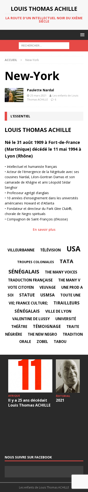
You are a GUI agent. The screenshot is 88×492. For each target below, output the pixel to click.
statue (27, 295)
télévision (50, 250)
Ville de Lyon (58, 311)
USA (73, 249)
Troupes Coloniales (35, 262)
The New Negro (42, 334)
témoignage (47, 326)
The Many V (69, 280)
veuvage (47, 287)
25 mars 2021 (38, 95)
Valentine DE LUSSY (31, 318)
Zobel (42, 341)
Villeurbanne (21, 250)
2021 (60, 400)
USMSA (47, 295)
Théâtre (19, 326)
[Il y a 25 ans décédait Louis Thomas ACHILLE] (30, 375)
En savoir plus (44, 229)
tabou (60, 341)
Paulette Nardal (40, 90)
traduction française (30, 280)
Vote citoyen (21, 287)
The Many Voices (61, 272)
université (65, 318)
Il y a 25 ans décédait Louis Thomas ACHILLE (29, 403)
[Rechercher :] (44, 45)
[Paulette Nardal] (14, 95)
